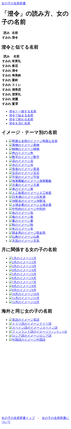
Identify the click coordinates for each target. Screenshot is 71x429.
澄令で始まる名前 (21, 115)
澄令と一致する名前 (22, 111)
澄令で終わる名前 (21, 119)
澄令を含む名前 (19, 123)
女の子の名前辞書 (14, 3)
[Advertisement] (35, 380)
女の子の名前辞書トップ (18, 418)
